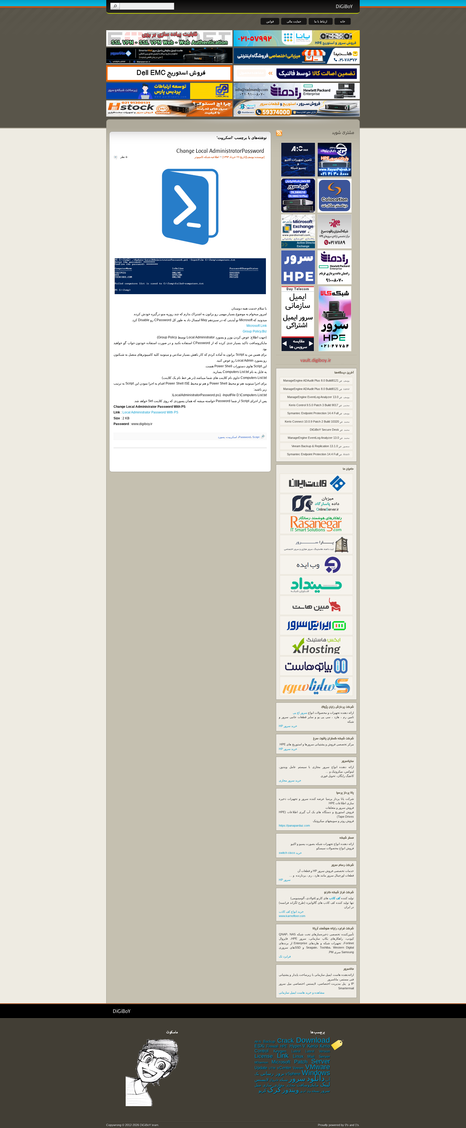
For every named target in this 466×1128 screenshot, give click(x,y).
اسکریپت (232, 437)
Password (245, 437)
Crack (285, 1040)
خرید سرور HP (288, 726)
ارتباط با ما (320, 21)
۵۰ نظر (124, 156)
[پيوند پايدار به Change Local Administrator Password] (220, 150)
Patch (301, 1062)
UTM (272, 1068)
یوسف (250, 156)
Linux (298, 1056)
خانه (342, 21)
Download (313, 1040)
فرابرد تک (285, 956)
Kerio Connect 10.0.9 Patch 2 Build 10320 (312, 421)
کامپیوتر (198, 156)
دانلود (316, 1078)
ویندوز (290, 1089)
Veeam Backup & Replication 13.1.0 (315, 446)
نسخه (315, 1091)
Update (261, 1067)
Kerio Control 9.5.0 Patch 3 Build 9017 (313, 405)
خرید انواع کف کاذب (291, 911)
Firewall (272, 1046)
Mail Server (318, 1056)
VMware (317, 1067)
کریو (262, 1090)
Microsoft (281, 1062)
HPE (283, 1046)
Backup (269, 1041)
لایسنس (262, 1079)
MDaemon (261, 1062)
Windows (316, 1072)
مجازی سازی (273, 1085)
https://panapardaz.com (294, 825)
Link (283, 1055)
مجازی (290, 1085)
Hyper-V (298, 1046)
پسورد (221, 437)
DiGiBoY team (149, 1125)
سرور (297, 1079)
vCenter (284, 1068)
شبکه (207, 156)
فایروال (273, 1080)
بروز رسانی (273, 1073)
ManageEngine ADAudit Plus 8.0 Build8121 (310, 380)
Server (320, 1061)
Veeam (298, 1068)
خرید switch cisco (290, 852)
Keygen (279, 1051)
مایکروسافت (307, 1085)
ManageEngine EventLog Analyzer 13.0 (312, 397)
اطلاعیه (215, 156)
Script (255, 437)
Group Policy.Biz (255, 331)
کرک (274, 1090)
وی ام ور (305, 1091)
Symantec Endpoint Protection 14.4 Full (312, 413)
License (264, 1056)
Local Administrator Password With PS (150, 412)
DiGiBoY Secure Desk (324, 429)
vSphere (293, 1074)
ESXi (260, 1046)
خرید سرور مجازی (290, 780)
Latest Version (317, 1051)
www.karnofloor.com (292, 916)
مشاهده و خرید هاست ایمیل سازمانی (301, 992)
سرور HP (284, 879)
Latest (296, 1051)
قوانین (270, 21)
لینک (325, 1084)
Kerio (312, 1046)
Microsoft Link (256, 326)
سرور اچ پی (300, 712)
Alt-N (258, 1041)
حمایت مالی (294, 21)
